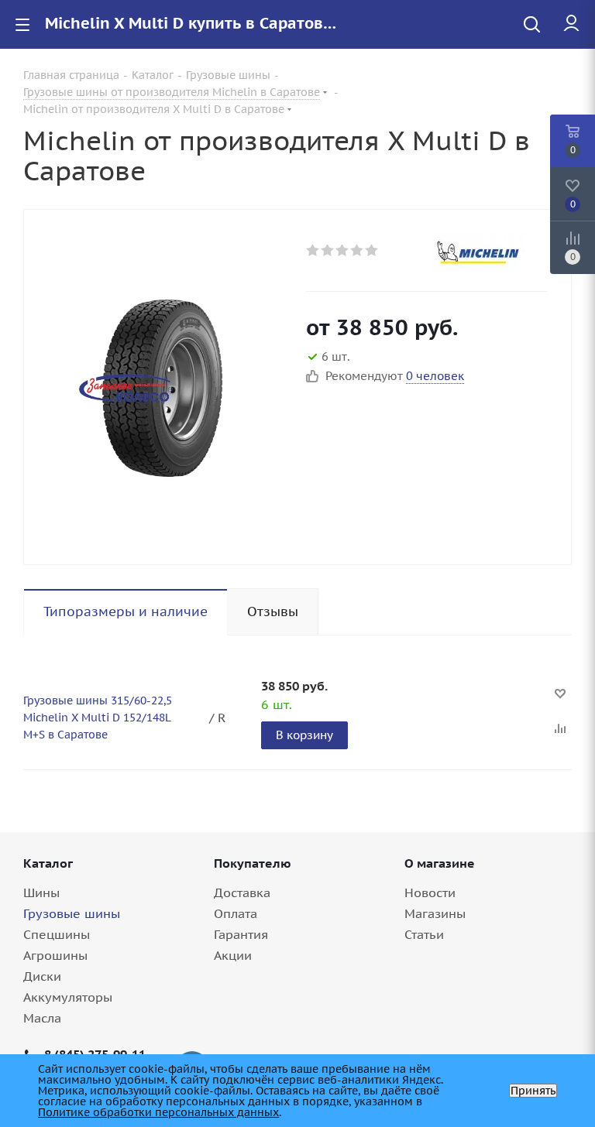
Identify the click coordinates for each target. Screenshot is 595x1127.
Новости (430, 892)
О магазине (439, 863)
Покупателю (252, 863)
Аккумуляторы (67, 997)
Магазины (435, 913)
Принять (533, 1091)
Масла (42, 1018)
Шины (41, 892)
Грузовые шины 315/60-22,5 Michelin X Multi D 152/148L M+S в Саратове (97, 718)
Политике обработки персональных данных (158, 1112)
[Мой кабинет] (571, 24)
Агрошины (55, 955)
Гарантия (241, 934)
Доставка (242, 892)
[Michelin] (490, 252)
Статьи (424, 934)
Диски (42, 976)
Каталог (48, 863)
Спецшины (56, 934)
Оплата (235, 913)
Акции (233, 955)
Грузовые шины (71, 913)
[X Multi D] (160, 387)
